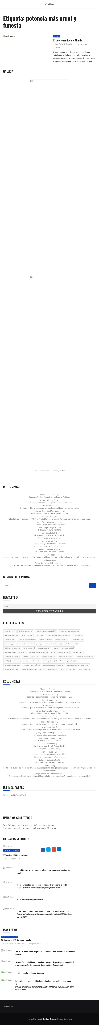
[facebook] (19, 37)
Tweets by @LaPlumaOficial (14, 795)
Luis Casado (78, 652)
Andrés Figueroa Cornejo (69, 631)
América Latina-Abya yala (46, 631)
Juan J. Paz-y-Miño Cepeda (64, 648)
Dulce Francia (77, 639)
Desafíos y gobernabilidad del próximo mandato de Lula (49, 503)
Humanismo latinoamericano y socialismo (49, 524)
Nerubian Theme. (49, 1019)
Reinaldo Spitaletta (68, 661)
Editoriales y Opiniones (11, 850)
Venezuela (84, 669)
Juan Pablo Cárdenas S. (63, 44)
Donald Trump (45, 639)
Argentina (27, 635)
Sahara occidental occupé (53, 665)
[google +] (31, 37)
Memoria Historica (12, 656)
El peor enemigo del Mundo (67, 40)
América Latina (25, 631)
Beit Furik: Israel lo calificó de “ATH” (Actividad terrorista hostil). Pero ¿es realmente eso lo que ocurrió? (49, 519)
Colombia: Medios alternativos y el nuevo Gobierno (50, 497)
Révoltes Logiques (32, 665)
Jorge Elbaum (44, 648)
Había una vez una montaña (49, 530)
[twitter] (25, 37)
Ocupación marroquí (84, 656)
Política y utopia (50, 661)
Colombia (78, 635)
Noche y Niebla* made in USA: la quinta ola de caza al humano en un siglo (44, 914)
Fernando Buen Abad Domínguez (29, 644)
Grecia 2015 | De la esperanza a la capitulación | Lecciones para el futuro (49, 508)
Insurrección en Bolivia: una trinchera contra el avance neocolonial (49, 724)
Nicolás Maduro (65, 656)
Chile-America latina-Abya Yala (58, 635)
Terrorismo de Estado (56, 669)
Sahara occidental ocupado (77, 665)
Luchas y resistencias (59, 652)
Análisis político (11, 635)
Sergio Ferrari (11, 669)
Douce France (61, 639)
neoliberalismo (48, 656)
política (35, 661)
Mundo (56, 36)
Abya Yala (10, 631)
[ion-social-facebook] (7, 806)
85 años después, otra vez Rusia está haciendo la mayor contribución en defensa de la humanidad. (49, 565)
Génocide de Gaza (12, 648)
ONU (8, 661)
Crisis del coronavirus (27, 639)
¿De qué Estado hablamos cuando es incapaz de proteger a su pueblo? (42, 886)
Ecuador (9, 644)
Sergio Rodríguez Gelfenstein (32, 669)
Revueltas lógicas (12, 665)
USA (72, 669)
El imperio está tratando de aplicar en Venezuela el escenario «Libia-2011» (49, 702)
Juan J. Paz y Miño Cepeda (15, 652)
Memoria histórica (30, 656)
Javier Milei (29, 648)
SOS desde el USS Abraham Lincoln (15, 855)
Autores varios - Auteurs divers (14, 944)
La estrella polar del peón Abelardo (49, 552)
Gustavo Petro (72, 644)
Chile (39, 635)
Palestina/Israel (21, 661)
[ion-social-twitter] (13, 806)
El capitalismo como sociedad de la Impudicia (49, 513)
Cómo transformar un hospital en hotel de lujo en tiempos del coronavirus (49, 730)
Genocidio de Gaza (54, 644)
